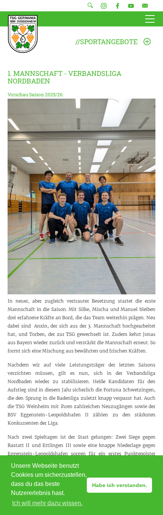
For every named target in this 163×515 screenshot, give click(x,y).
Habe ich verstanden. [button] (119, 485)
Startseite (23, 34)
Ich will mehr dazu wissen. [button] (47, 503)
